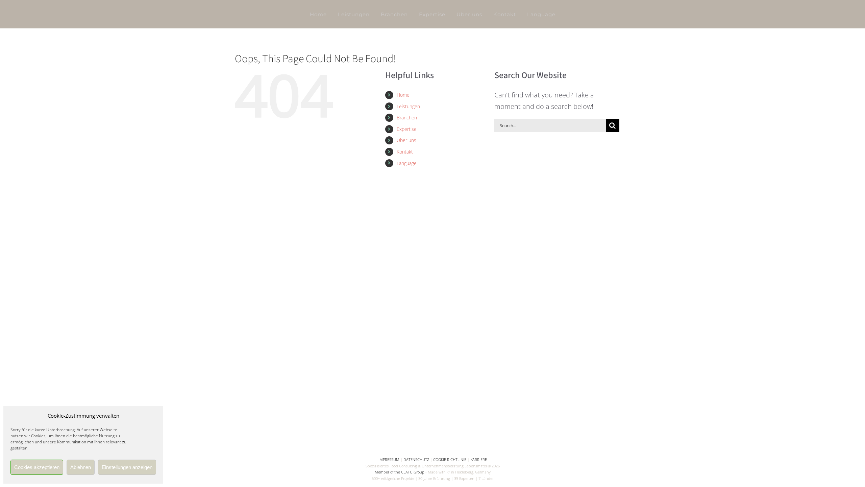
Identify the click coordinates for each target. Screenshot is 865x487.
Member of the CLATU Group (399, 471)
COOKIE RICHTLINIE (449, 459)
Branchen (407, 117)
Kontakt (405, 151)
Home (403, 95)
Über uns (406, 140)
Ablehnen (80, 467)
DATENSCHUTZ (416, 459)
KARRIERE (478, 459)
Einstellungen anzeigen (127, 467)
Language (407, 163)
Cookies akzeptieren (36, 467)
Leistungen (408, 106)
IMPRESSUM (388, 459)
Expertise (407, 129)
